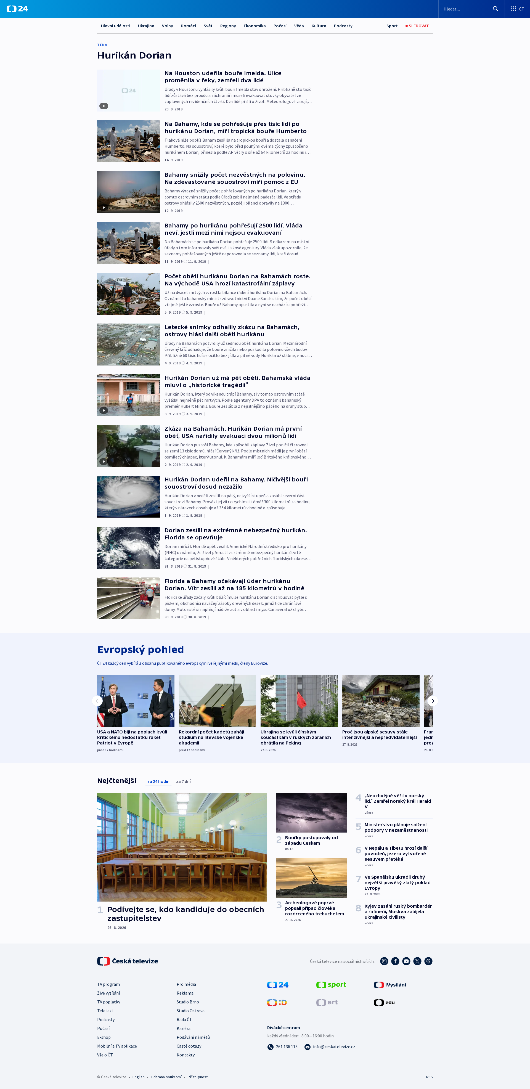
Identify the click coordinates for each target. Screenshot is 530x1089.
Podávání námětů (193, 1037)
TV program (108, 984)
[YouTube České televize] (406, 961)
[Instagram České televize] (384, 961)
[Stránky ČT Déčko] (277, 1002)
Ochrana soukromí (166, 1076)
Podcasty (343, 25)
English (138, 1076)
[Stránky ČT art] (327, 1002)
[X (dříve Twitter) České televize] (417, 961)
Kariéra (183, 1028)
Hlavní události (115, 25)
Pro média (186, 984)
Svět (208, 25)
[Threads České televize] (428, 961)
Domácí (188, 25)
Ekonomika (255, 25)
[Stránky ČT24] (277, 984)
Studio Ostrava (191, 1010)
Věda (299, 25)
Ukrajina (146, 25)
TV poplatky (108, 1002)
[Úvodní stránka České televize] (128, 961)
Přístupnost (198, 1076)
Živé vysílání (108, 993)
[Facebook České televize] (395, 961)
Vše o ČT (105, 1055)
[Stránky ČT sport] (331, 984)
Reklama (185, 993)
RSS (429, 1076)
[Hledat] (496, 9)
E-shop (104, 1037)
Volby (167, 25)
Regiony (228, 25)
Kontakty (186, 1055)
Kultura (319, 25)
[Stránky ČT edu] (384, 1002)
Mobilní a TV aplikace (117, 1046)
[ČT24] (17, 9)
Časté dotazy (189, 1046)
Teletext (105, 1010)
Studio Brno (188, 1002)
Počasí (280, 25)
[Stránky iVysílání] (390, 984)
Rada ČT (184, 1019)
